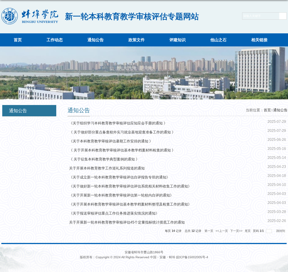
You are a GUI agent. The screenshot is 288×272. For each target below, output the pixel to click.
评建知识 (177, 40)
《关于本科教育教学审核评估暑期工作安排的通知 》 (111, 141)
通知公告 (96, 40)
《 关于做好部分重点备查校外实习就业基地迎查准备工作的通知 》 (122, 132)
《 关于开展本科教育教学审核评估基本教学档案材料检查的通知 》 (122, 150)
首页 (18, 40)
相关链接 (259, 40)
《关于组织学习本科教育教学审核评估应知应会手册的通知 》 (118, 123)
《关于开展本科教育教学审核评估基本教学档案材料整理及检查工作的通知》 (130, 204)
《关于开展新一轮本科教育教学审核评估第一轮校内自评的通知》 (121, 195)
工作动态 (55, 40)
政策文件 (136, 40)
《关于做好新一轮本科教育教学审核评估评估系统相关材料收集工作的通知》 (130, 186)
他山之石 (218, 40)
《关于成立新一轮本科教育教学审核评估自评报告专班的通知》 (119, 177)
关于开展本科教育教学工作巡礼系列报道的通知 (107, 168)
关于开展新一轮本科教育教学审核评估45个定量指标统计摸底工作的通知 (127, 222)
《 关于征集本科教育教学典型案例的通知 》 (104, 159)
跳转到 (281, 231)
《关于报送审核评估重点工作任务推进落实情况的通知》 (114, 213)
